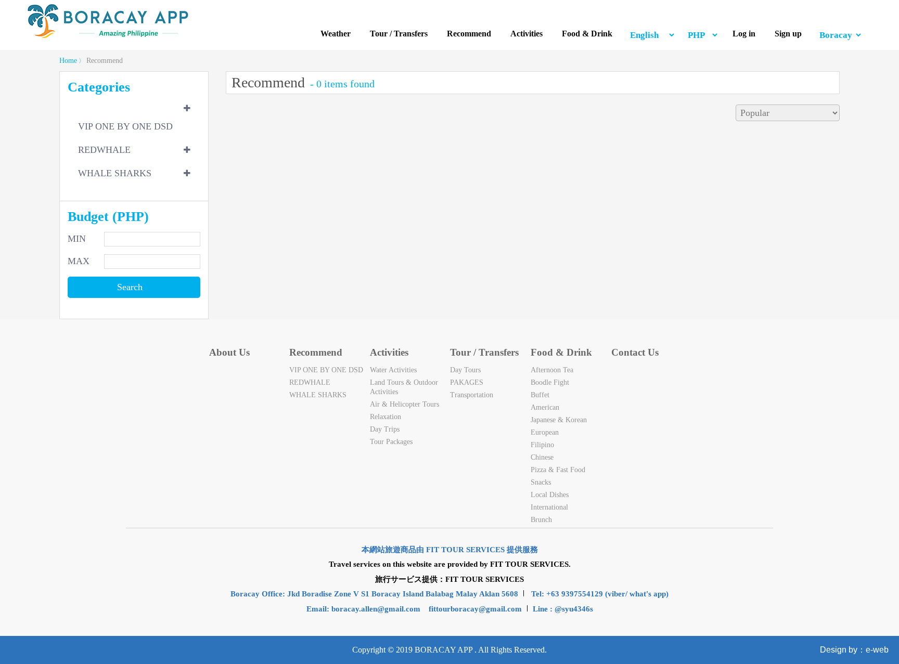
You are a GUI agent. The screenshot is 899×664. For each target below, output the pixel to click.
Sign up (788, 33)
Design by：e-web (854, 649)
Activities (526, 33)
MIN (77, 238)
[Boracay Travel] (108, 36)
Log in (744, 33)
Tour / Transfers (399, 33)
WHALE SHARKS (114, 173)
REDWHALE (104, 150)
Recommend (469, 33)
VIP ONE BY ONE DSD (125, 126)
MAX (78, 261)
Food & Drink (587, 33)
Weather (335, 33)
